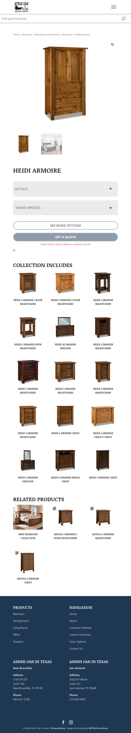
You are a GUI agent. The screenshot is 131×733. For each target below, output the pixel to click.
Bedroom (27, 34)
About (73, 621)
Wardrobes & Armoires (47, 34)
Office (16, 634)
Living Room (20, 628)
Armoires (67, 34)
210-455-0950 (77, 699)
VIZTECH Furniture (98, 728)
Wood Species (28, 208)
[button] (112, 44)
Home (16, 34)
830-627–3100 (21, 699)
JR (14, 250)
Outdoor (18, 641)
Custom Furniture (80, 634)
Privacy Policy (58, 728)
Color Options (77, 641)
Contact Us (76, 648)
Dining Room (21, 621)
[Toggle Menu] (113, 6)
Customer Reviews (80, 628)
